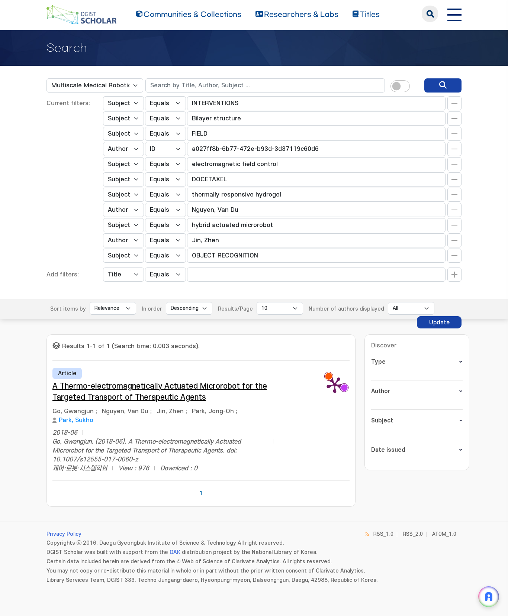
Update (439, 322)
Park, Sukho (76, 420)
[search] (443, 85)
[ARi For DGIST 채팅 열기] (488, 596)
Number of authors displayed (346, 309)
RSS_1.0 (383, 534)
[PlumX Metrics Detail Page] (334, 384)
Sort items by (68, 309)
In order (152, 309)
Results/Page (235, 309)
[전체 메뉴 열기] (454, 14)
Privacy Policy (63, 534)
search (430, 14)
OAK (175, 552)
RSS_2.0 (413, 534)
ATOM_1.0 (444, 534)
